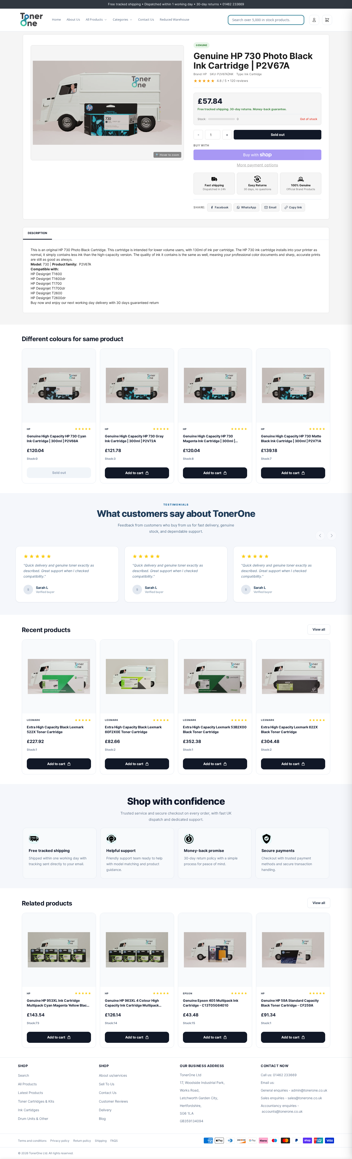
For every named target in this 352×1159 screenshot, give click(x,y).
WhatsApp (248, 207)
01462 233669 (285, 1075)
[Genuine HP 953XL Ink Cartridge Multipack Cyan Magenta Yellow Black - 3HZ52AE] (59, 950)
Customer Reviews (113, 1101)
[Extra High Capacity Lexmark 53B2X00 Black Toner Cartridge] (215, 676)
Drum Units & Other (33, 1119)
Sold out (277, 135)
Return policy (82, 1140)
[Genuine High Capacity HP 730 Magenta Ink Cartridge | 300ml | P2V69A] (215, 386)
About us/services (113, 1075)
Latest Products (30, 1093)
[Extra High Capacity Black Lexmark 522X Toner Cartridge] (59, 676)
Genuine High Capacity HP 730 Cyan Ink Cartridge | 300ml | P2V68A (56, 438)
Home (56, 19)
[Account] (314, 20)
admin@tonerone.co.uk (309, 1090)
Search (23, 1075)
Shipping (101, 1140)
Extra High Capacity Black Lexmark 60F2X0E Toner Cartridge (133, 729)
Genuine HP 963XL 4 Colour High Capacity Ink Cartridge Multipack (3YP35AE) (132, 1003)
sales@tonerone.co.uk (305, 1098)
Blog (102, 1119)
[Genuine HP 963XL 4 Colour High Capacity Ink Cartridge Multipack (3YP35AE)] (137, 950)
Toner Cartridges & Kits (36, 1101)
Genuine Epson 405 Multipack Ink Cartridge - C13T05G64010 (210, 1002)
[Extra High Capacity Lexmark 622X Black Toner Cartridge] (293, 676)
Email (272, 207)
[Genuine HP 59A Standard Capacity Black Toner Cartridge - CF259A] (293, 950)
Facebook (221, 207)
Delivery (105, 1110)
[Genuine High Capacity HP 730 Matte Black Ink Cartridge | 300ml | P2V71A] (293, 386)
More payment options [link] (257, 165)
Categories (120, 19)
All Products (94, 19)
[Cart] (327, 20)
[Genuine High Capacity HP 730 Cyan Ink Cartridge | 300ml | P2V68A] (59, 386)
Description (37, 233)
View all (318, 629)
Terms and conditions (32, 1140)
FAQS (114, 1140)
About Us (73, 19)
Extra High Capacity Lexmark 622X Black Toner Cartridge (289, 729)
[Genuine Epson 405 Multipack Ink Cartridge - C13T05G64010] (215, 950)
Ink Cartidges (28, 1110)
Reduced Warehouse (174, 19)
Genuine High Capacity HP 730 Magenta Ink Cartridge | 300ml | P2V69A (209, 438)
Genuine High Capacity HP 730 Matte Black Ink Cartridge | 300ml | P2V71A (291, 438)
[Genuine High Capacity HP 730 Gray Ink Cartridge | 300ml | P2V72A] (137, 386)
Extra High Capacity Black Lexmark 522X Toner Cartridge (55, 729)
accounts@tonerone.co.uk (282, 1111)
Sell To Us (106, 1084)
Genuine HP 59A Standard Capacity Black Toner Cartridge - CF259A (290, 1002)
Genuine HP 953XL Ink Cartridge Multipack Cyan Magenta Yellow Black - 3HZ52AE (59, 1003)
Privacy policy (59, 1140)
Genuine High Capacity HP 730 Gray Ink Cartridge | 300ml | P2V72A (134, 438)
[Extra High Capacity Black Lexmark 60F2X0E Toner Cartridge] (137, 676)
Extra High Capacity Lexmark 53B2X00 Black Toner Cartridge (215, 729)
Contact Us (146, 19)
